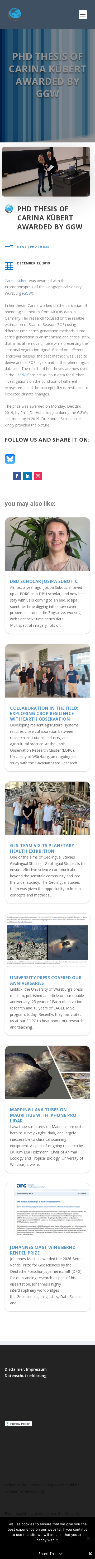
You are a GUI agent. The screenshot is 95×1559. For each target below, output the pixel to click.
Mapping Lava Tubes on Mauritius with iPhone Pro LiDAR (43, 1115)
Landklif (21, 374)
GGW (27, 293)
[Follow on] (48, 476)
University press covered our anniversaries (46, 980)
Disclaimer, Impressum (26, 1369)
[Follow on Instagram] (38, 476)
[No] (88, 1538)
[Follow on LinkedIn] (27, 476)
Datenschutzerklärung (25, 1375)
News (21, 247)
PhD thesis (39, 247)
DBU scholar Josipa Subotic (44, 581)
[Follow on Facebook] (17, 476)
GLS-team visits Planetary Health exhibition (42, 848)
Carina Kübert (16, 280)
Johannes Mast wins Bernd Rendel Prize (42, 1250)
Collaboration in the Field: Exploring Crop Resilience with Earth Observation (44, 713)
